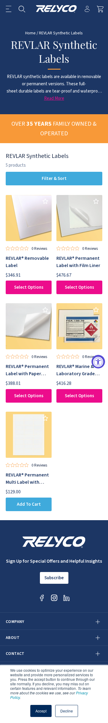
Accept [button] (40, 710)
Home (30, 33)
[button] (8, 9)
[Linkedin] (66, 598)
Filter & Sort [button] (54, 178)
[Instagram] (54, 598)
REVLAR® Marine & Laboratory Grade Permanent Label (75, 373)
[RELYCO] (56, 9)
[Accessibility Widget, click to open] (98, 361)
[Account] (87, 9)
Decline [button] (66, 710)
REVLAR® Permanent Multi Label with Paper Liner (27, 482)
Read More (54, 98)
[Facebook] (42, 598)
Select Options (29, 287)
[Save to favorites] (45, 201)
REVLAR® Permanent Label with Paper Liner (27, 373)
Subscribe (54, 578)
